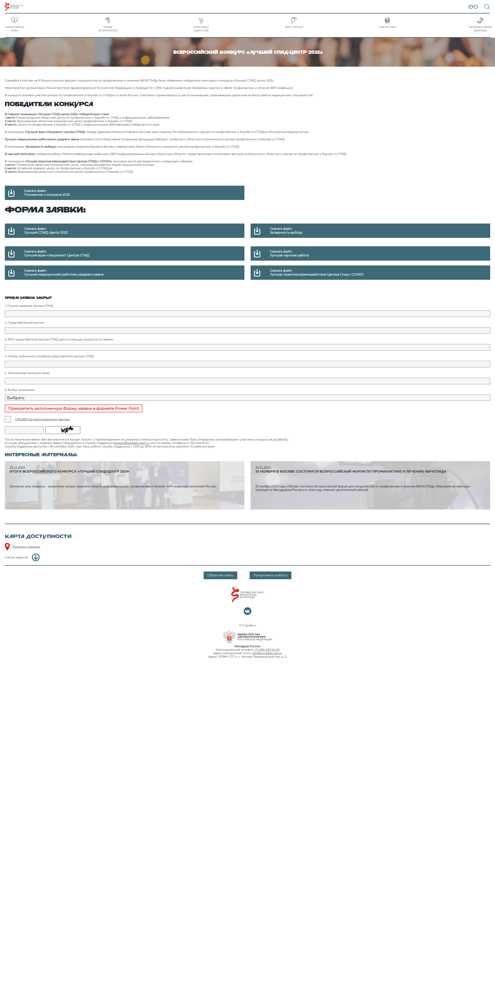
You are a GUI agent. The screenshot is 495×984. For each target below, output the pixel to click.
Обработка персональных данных (42, 419)
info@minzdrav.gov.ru (267, 653)
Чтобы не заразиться (107, 29)
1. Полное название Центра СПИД (29, 306)
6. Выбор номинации (20, 390)
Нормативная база (14, 29)
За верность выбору (286, 232)
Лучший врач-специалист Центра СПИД (57, 255)
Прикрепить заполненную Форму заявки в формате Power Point (73, 408)
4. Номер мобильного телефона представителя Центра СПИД (49, 356)
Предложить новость (270, 575)
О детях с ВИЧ (387, 27)
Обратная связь (220, 575)
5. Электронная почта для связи (27, 373)
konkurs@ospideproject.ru (131, 443)
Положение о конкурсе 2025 (47, 194)
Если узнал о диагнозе (201, 29)
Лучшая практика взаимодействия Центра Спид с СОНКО (317, 274)
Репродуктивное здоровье (480, 29)
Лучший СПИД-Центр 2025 (45, 232)
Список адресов (16, 557)
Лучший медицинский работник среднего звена (63, 274)
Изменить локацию (26, 547)
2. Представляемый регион (24, 322)
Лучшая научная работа (289, 255)
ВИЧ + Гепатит (294, 27)
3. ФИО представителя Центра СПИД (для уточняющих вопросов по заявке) (59, 339)
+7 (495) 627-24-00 (266, 649)
